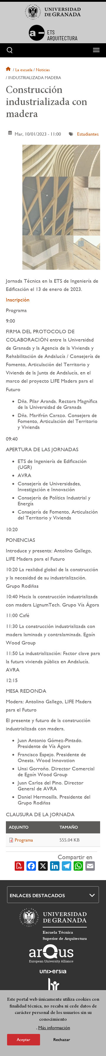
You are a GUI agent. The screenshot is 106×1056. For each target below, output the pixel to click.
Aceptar (23, 1039)
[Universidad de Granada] (53, 12)
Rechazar (61, 1039)
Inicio (9, 70)
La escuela (23, 69)
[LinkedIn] (54, 865)
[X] (43, 865)
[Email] (90, 865)
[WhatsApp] (78, 865)
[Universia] (53, 971)
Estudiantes (88, 134)
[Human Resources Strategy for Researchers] (53, 987)
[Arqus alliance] (51, 953)
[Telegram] (66, 865)
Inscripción (17, 300)
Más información (54, 1027)
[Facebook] (31, 865)
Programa (24, 840)
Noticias (43, 69)
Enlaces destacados (37, 895)
